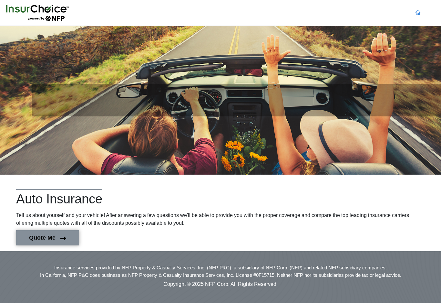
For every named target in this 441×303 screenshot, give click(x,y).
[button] (37, 13)
